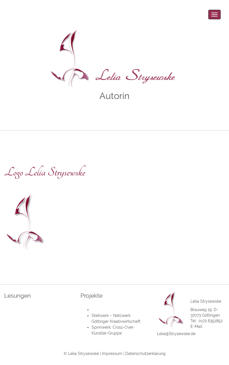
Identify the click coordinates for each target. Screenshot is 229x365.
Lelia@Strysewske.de (176, 333)
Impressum (112, 353)
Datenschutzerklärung (145, 353)
